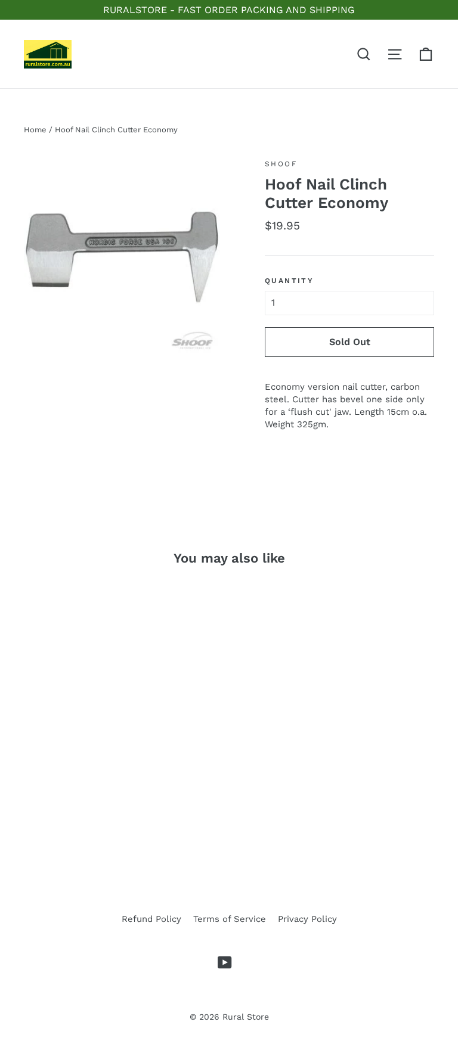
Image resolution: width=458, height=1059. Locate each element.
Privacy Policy (307, 919)
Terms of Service (229, 919)
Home (35, 129)
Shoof (281, 164)
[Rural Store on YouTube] (225, 962)
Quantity (289, 281)
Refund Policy (151, 919)
